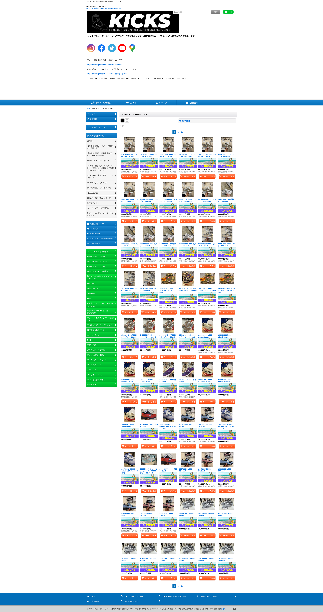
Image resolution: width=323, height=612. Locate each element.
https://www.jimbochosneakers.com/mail (105, 64)
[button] (222, 102)
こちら (223, 609)
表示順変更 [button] (186, 121)
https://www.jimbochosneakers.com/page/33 (103, 8)
